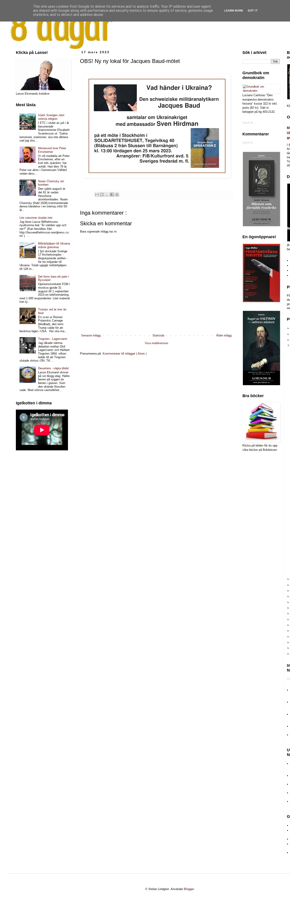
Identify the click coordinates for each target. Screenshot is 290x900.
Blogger (189, 889)
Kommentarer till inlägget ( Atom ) (125, 353)
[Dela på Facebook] (112, 194)
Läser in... (249, 122)
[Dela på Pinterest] (117, 194)
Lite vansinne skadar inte (35, 217)
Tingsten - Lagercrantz (53, 339)
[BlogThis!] (102, 194)
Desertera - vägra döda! (53, 368)
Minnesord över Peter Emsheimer (52, 150)
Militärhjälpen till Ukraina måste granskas (54, 245)
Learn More (233, 10)
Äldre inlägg (224, 335)
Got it (253, 10)
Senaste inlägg (91, 335)
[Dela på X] (107, 194)
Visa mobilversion (156, 343)
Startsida (158, 335)
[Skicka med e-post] (97, 194)
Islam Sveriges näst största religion (51, 116)
